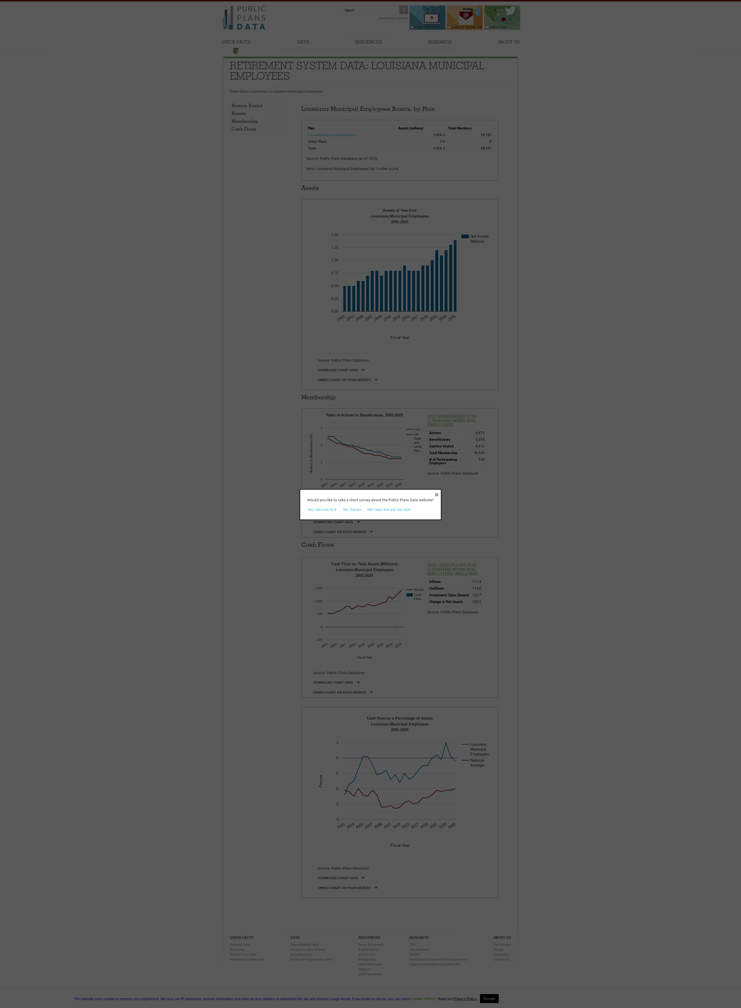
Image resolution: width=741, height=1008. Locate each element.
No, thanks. (352, 509)
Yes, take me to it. (322, 509)
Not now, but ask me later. (389, 509)
